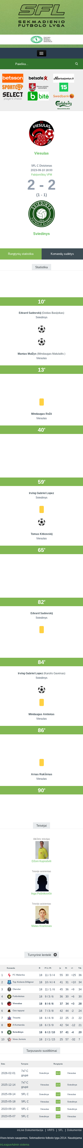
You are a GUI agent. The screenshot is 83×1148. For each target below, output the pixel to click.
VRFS (50, 1130)
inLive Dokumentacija (30, 1130)
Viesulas (41, 153)
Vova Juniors (19, 1039)
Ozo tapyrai (18, 1010)
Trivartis (16, 1017)
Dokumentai (74, 1130)
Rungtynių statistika (20, 254)
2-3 (58, 1084)
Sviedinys (41, 234)
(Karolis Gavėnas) (54, 673)
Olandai (17, 989)
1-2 (58, 1094)
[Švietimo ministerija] (41, 39)
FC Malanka (19, 975)
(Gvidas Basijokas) (53, 312)
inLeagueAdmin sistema (14, 1144)
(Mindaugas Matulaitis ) (51, 353)
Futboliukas (18, 996)
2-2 (58, 1109)
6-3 (58, 1073)
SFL (60, 1130)
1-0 (58, 1116)
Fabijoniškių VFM (41, 174)
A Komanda (19, 1025)
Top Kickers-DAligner (23, 982)
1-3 (58, 1101)
